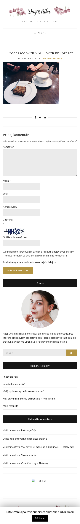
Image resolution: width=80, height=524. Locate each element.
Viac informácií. (63, 512)
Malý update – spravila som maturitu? (23, 391)
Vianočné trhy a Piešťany (34, 463)
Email (6, 193)
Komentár (8, 146)
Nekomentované (52, 58)
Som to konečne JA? (14, 383)
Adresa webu (10, 206)
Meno (7, 180)
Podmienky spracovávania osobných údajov (29, 262)
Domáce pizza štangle (35, 438)
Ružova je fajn (10, 376)
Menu (42, 32)
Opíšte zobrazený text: (15, 237)
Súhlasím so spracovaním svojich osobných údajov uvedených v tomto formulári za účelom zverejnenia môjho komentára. (39, 253)
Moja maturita (10, 405)
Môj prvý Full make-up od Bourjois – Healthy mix (29, 398)
